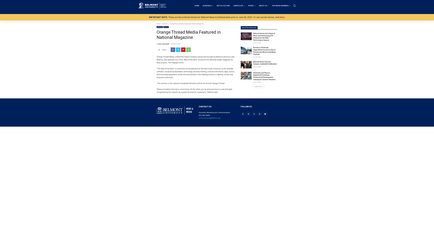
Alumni (166, 27)
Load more (258, 86)
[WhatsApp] (188, 49)
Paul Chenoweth (163, 44)
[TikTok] (254, 114)
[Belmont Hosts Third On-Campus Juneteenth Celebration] (246, 64)
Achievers (159, 27)
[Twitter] (178, 49)
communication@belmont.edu (210, 118)
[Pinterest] (183, 49)
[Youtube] (265, 114)
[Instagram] (248, 114)
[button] (294, 5)
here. (282, 17)
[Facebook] (173, 49)
